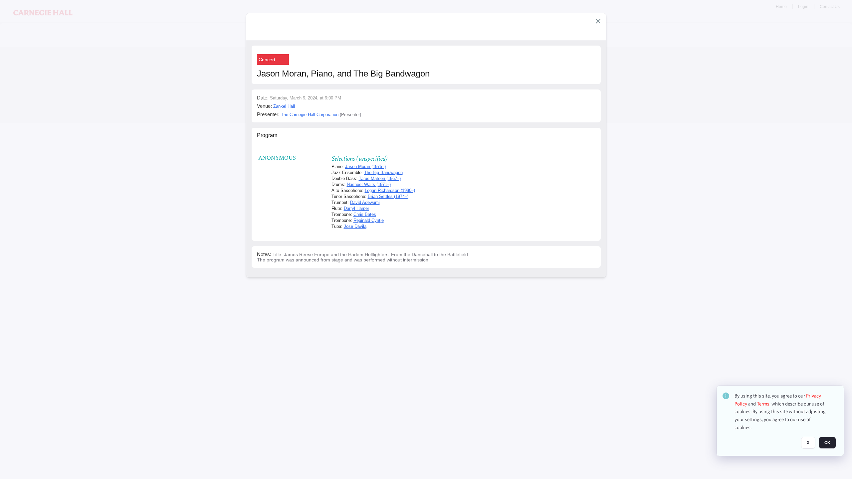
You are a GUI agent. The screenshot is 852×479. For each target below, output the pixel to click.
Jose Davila (355, 226)
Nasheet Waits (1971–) (369, 184)
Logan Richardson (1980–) (390, 190)
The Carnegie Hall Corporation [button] (309, 114)
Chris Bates (364, 214)
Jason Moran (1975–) (365, 166)
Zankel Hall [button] (284, 106)
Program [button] (267, 135)
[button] (598, 21)
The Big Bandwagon (383, 172)
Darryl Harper (356, 208)
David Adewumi (365, 202)
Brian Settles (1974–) (388, 196)
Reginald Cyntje (368, 220)
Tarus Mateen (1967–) (380, 178)
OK (827, 442)
